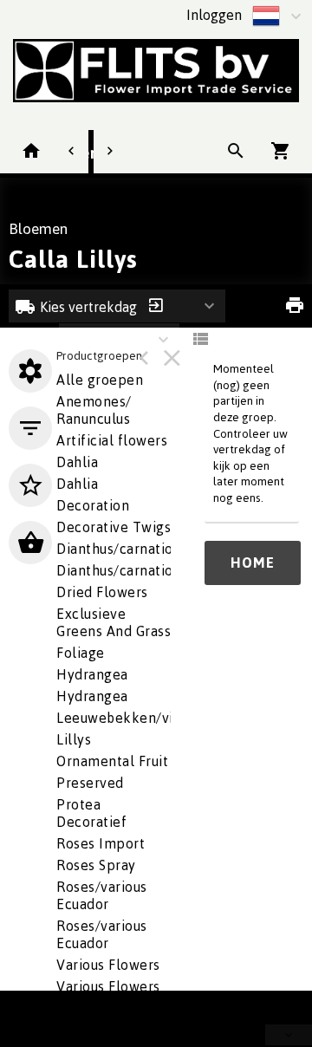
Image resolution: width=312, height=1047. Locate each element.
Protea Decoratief (91, 813)
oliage (80, 652)
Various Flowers (108, 986)
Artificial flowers (111, 440)
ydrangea (92, 674)
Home (253, 562)
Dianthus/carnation (118, 548)
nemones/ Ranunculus (94, 410)
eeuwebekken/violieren (138, 717)
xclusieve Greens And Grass (113, 622)
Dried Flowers (102, 592)
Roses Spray (96, 865)
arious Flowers (108, 964)
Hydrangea (92, 696)
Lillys (73, 739)
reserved (90, 782)
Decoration (92, 505)
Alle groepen (99, 379)
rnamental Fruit (112, 761)
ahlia (77, 462)
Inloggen (214, 14)
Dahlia (77, 483)
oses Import (100, 843)
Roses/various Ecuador (101, 895)
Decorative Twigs (113, 527)
